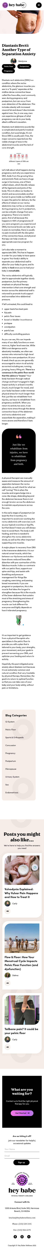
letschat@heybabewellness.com (22, 1218)
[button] (39, 5)
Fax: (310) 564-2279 (22, 1230)
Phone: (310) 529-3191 (22, 1224)
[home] (14, 5)
